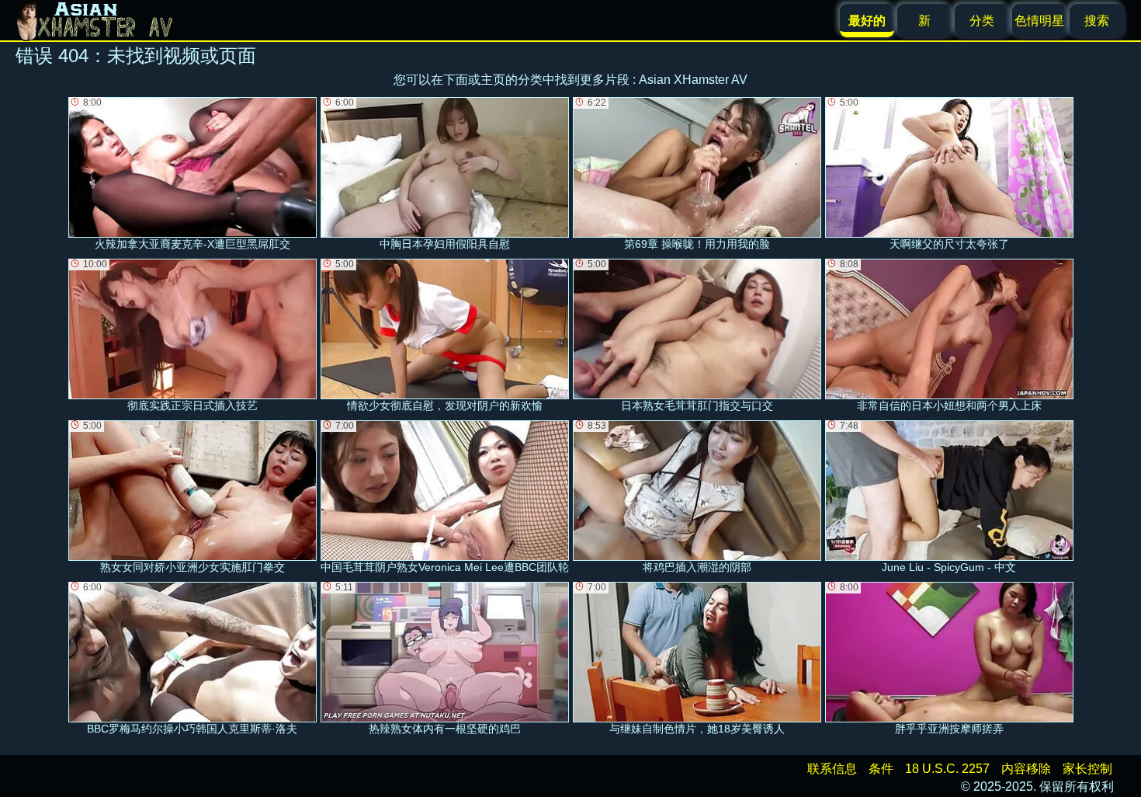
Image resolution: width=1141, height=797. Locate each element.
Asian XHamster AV (693, 79)
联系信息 (832, 768)
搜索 (1096, 20)
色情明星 (1039, 20)
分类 (981, 20)
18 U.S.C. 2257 (947, 768)
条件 (881, 768)
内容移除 (1026, 768)
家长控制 (1087, 768)
